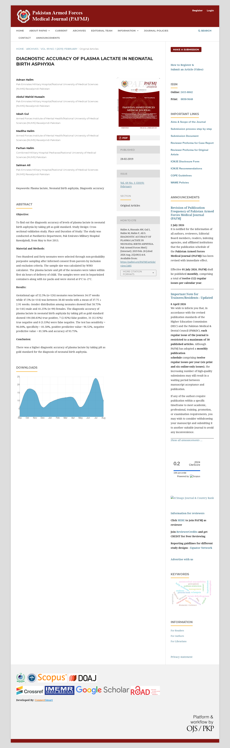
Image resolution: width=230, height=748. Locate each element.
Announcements (48, 37)
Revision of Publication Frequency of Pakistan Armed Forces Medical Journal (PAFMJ (192, 213)
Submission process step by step (191, 128)
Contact (25, 37)
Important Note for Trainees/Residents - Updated (192, 296)
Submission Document (185, 135)
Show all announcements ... (187, 440)
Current (61, 30)
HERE (181, 520)
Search (205, 30)
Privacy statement (181, 657)
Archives (79, 30)
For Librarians (179, 641)
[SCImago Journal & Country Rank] (192, 498)
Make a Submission (186, 49)
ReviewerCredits (186, 531)
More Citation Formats (132, 273)
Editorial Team (101, 30)
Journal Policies (156, 30)
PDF (125, 137)
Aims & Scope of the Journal (188, 121)
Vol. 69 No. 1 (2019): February (59, 48)
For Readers (177, 630)
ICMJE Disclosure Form (185, 161)
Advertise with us (182, 559)
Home (20, 30)
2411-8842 (187, 92)
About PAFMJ (38, 30)
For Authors (177, 635)
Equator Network (201, 547)
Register (197, 10)
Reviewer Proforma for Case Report (192, 142)
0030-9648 (187, 99)
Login (210, 10)
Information (127, 30)
